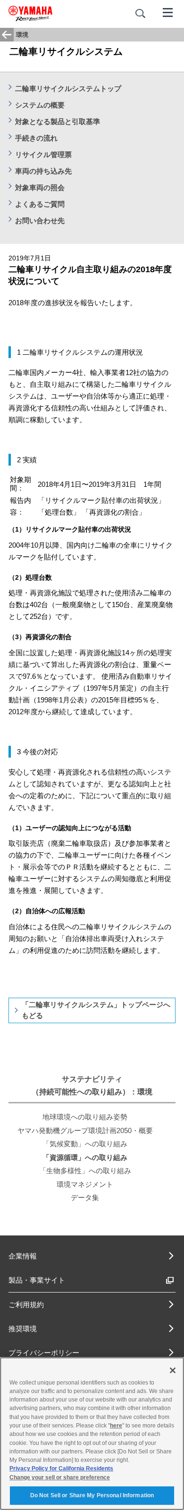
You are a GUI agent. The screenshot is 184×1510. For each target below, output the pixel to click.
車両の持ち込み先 (43, 171)
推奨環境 (22, 1329)
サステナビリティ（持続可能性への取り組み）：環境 (92, 1085)
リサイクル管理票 (43, 154)
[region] (92, 1433)
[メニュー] (168, 12)
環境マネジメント (85, 1184)
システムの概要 (40, 105)
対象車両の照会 (40, 188)
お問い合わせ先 (40, 221)
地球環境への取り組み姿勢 (84, 1117)
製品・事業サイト (36, 1280)
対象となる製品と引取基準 (57, 121)
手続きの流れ (36, 138)
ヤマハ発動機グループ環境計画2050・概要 (85, 1130)
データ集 (85, 1197)
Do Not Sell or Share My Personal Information (92, 1495)
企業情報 (22, 1256)
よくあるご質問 (40, 204)
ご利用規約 (26, 1305)
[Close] (172, 1370)
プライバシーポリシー (43, 1353)
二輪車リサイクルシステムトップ (68, 88)
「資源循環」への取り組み (84, 1157)
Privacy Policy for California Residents (61, 1468)
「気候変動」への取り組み (84, 1144)
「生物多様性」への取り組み (85, 1171)
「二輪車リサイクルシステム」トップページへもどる (96, 1010)
